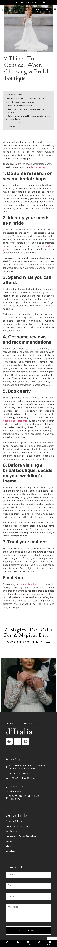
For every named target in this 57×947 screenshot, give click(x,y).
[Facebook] (9, 741)
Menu (49, 944)
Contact (38, 944)
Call (7, 944)
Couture (18, 944)
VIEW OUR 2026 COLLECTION (28, 3)
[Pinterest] (25, 741)
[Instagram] (17, 741)
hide (20, 95)
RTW (28, 944)
